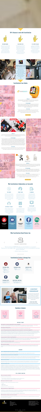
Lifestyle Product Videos (13, 403)
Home (10, 401)
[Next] (36, 242)
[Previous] (4, 242)
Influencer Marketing (12, 402)
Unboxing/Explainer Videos (13, 404)
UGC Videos (11, 405)
